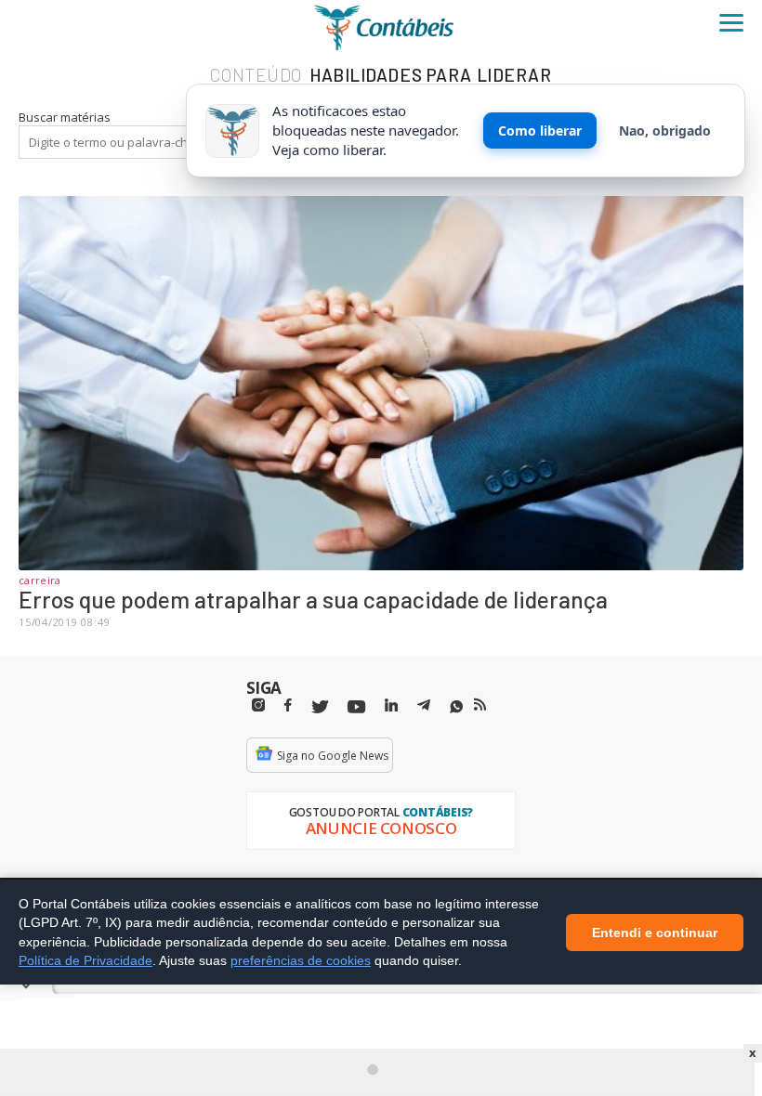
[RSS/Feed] (480, 705)
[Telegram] (424, 708)
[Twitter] (320, 707)
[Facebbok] (288, 705)
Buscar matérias (65, 117)
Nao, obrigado (665, 130)
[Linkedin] (391, 705)
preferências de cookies (300, 960)
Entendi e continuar (654, 931)
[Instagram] (258, 705)
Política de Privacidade (85, 960)
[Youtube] (356, 707)
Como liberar (540, 130)
